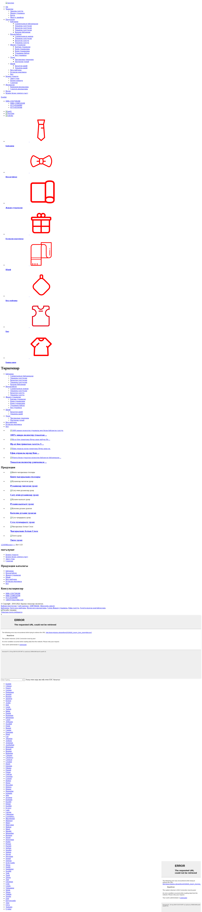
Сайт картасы (23, 606)
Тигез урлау (16, 540)
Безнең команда (16, 80)
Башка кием (11, 362)
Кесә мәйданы (16, 70)
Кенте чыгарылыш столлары (25, 477)
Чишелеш (9, 9)
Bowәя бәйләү (16, 34)
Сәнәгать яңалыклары (19, 89)
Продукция (10, 19)
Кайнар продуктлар (9, 606)
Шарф (12, 64)
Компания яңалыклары (19, 87)
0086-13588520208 (17, 103)
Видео (8, 91)
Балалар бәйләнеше (22, 32)
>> (14, 545)
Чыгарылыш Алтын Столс (24, 531)
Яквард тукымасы (17, 13)
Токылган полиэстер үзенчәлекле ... (28, 462)
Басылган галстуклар (23, 28)
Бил (11, 74)
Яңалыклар (10, 85)
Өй (7, 7)
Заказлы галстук (16, 11)
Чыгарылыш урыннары (24, 59)
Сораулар (14, 83)
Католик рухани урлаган (23, 513)
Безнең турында (12, 76)
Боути (12, 15)
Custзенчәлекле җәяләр (24, 36)
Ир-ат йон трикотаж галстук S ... (27, 444)
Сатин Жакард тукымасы (57, 608)
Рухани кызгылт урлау (22, 504)
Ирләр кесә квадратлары (36, 608)
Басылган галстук (22, 41)
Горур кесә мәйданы (18, 608)
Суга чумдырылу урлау (22, 522)
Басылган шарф (21, 66)
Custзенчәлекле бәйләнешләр (26, 24)
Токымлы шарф (21, 68)
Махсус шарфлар (17, 17)
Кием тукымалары (22, 49)
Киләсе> (10, 545)
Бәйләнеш (14, 22)
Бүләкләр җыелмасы (18, 72)
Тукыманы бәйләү (22, 53)
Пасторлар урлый (22, 62)
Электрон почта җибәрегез (11, 612)
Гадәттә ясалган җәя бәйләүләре (92, 608)
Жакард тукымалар (17, 45)
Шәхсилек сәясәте (47, 606)
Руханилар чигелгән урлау (24, 486)
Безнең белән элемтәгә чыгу (17, 93)
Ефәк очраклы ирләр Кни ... (24, 453)
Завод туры (14, 78)
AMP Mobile (34, 606)
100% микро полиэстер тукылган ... (28, 435)
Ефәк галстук (73, 608)
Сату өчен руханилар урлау (24, 495)
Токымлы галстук (22, 43)
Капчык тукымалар (22, 47)
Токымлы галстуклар (23, 26)
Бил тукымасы (21, 55)
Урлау (12, 57)
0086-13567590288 (13, 101)
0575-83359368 (16, 107)
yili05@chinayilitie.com (14, 600)
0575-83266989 (16, 105)
